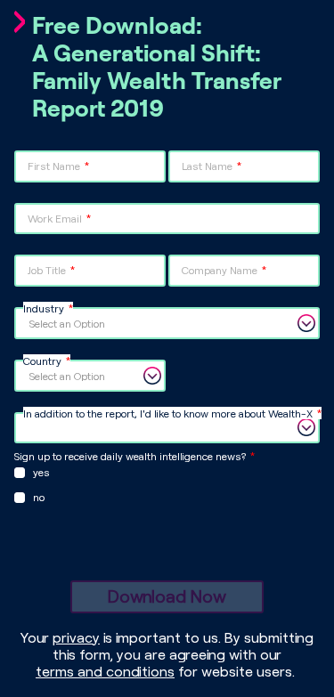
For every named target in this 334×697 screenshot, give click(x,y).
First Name (54, 165)
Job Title (47, 269)
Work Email (55, 218)
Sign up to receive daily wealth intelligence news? (130, 456)
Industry (43, 308)
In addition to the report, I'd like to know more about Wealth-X (168, 413)
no (39, 496)
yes (41, 472)
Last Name (207, 165)
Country (42, 360)
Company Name (219, 269)
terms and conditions (105, 670)
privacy (76, 636)
